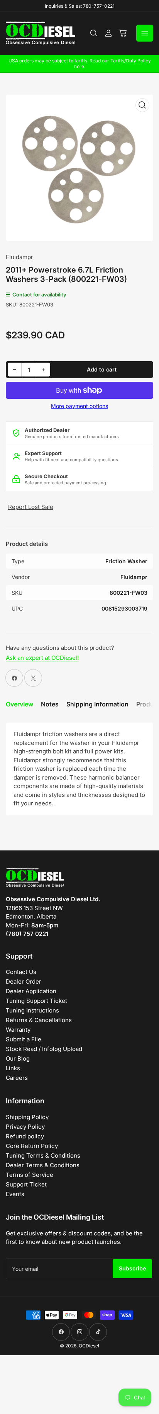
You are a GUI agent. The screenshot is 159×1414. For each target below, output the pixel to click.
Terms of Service (29, 1174)
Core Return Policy (32, 1146)
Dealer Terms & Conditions (43, 1165)
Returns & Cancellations (39, 1020)
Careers (17, 1077)
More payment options (79, 406)
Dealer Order (23, 981)
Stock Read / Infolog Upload (44, 1049)
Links (13, 1068)
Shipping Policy (27, 1117)
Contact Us (21, 972)
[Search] (93, 33)
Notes (50, 704)
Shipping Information (97, 704)
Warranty (18, 1029)
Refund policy (25, 1136)
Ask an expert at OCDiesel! (42, 657)
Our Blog (18, 1058)
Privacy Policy (25, 1126)
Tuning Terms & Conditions (43, 1155)
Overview (19, 704)
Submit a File (23, 1039)
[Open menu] (144, 33)
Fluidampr (19, 257)
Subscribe (132, 1268)
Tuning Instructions (32, 1010)
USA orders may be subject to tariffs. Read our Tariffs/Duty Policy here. (79, 63)
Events (15, 1194)
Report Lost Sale (30, 506)
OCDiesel (89, 1346)
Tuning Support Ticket (36, 1000)
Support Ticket (26, 1184)
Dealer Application (31, 991)
